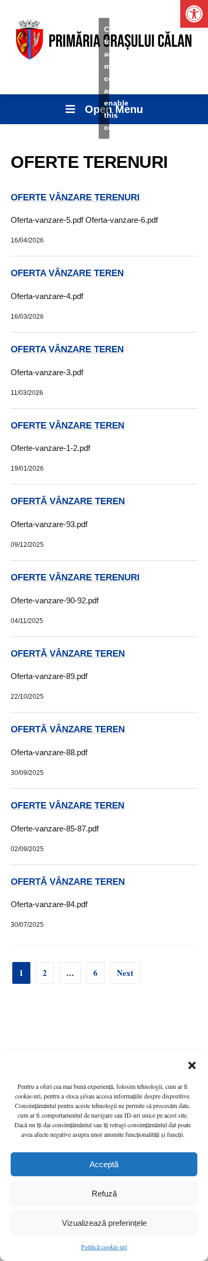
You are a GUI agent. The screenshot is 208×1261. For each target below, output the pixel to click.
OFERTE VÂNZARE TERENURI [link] (75, 197)
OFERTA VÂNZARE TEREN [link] (67, 273)
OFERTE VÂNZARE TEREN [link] (67, 426)
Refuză (104, 1193)
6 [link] (95, 973)
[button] (192, 1065)
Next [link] (125, 973)
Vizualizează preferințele (104, 1222)
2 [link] (45, 973)
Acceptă (104, 1164)
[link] (194, 14)
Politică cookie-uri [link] (104, 1246)
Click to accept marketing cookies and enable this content (106, 78)
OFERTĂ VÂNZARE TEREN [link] (68, 501)
